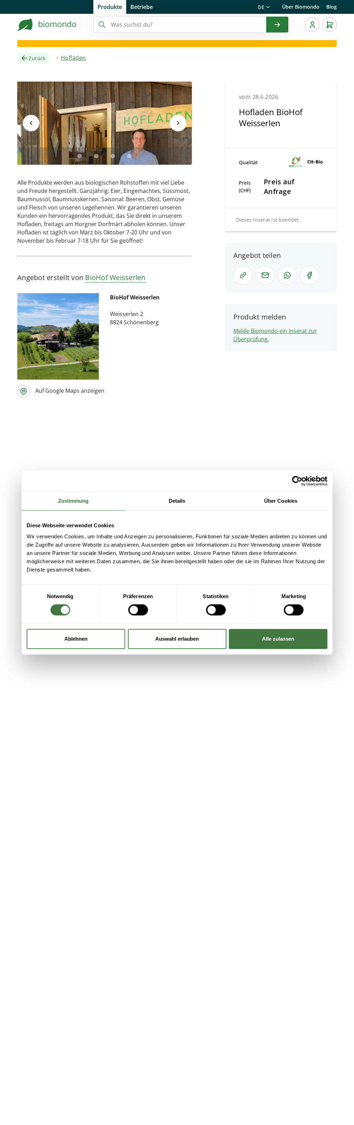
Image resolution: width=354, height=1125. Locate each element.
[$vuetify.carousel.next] (178, 123)
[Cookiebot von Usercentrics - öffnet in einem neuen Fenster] (297, 481)
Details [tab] (177, 501)
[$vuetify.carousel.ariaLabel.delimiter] (79, 155)
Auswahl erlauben (177, 639)
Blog (331, 6)
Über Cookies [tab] (280, 501)
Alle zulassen (278, 639)
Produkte (109, 7)
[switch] (138, 609)
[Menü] (312, 24)
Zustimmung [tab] (73, 501)
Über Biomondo (300, 6)
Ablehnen (75, 639)
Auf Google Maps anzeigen (69, 390)
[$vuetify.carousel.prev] (31, 123)
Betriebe (141, 7)
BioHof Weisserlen (115, 277)
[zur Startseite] (47, 24)
